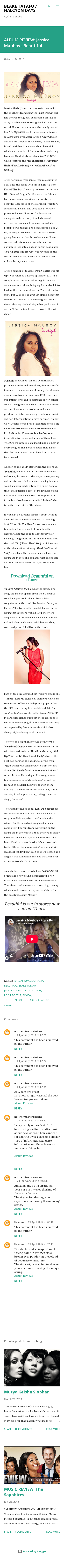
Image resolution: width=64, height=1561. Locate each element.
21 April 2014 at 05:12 (40, 1222)
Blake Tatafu (27, 985)
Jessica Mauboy (14, 990)
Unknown (19, 1222)
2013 (16, 980)
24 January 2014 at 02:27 (31, 1061)
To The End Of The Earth (20, 1000)
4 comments (23, 1531)
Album (24, 980)
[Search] (50, 6)
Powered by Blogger (34, 1551)
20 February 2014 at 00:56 (32, 1180)
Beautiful (10, 985)
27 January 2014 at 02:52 (31, 1120)
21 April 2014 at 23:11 (40, 1244)
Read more (53, 1429)
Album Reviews (23, 1103)
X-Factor (43, 1000)
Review (27, 995)
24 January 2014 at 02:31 (31, 1087)
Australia (36, 980)
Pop (38, 990)
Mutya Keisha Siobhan (27, 1392)
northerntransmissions (28, 1031)
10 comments (23, 1429)
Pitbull (30, 990)
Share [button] (8, 1005)
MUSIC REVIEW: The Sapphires (23, 1491)
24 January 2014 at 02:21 (31, 1035)
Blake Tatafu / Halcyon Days (20, 8)
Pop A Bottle (12, 995)
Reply (18, 1049)
